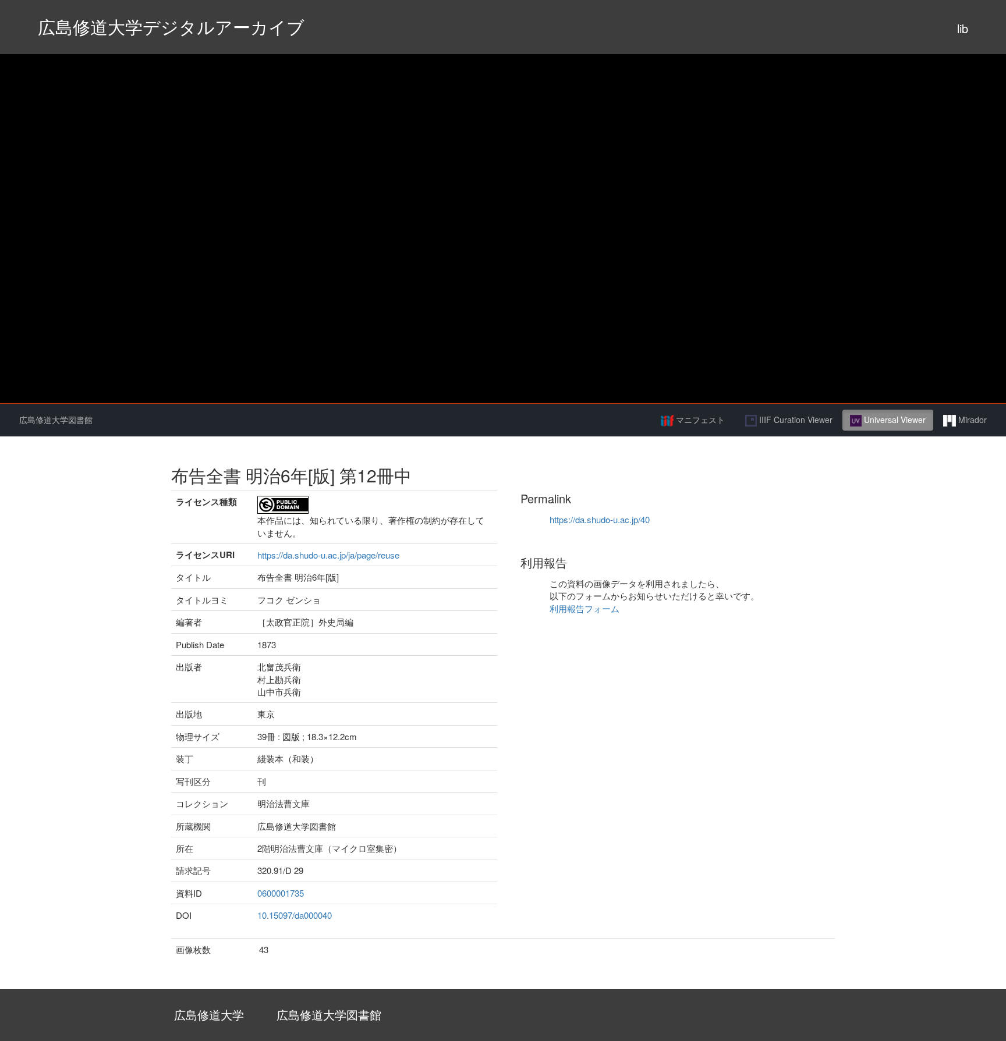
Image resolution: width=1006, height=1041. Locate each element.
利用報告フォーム (584, 608)
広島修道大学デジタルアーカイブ (171, 26)
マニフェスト (699, 419)
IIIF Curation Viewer (795, 419)
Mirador (971, 419)
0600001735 (280, 893)
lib (962, 28)
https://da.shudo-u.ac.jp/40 (600, 519)
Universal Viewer (894, 419)
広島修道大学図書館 (56, 419)
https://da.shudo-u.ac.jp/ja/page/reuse (328, 555)
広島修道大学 (209, 1014)
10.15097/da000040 (294, 915)
